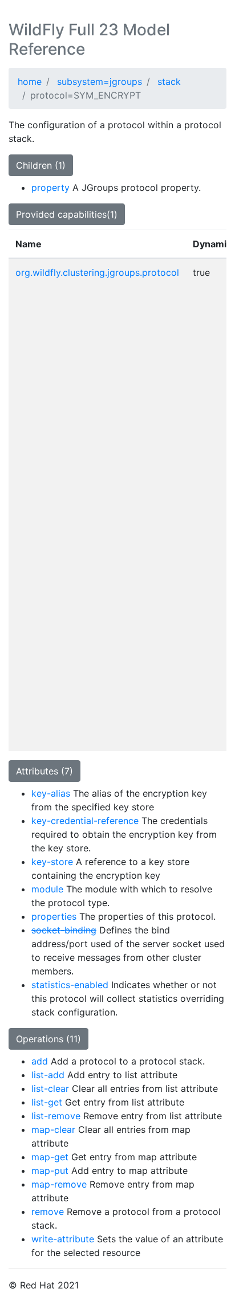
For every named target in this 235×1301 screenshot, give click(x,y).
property (50, 187)
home (30, 81)
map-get (49, 1157)
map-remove (59, 1184)
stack (169, 81)
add (39, 1061)
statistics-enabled (69, 984)
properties (53, 916)
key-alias (50, 793)
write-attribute (62, 1239)
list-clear (50, 1088)
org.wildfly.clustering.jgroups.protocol (97, 272)
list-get (46, 1102)
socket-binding (63, 930)
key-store (52, 861)
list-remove (55, 1115)
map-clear (53, 1129)
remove (47, 1211)
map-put (49, 1170)
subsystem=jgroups (99, 81)
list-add (47, 1074)
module (47, 889)
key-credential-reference (85, 820)
